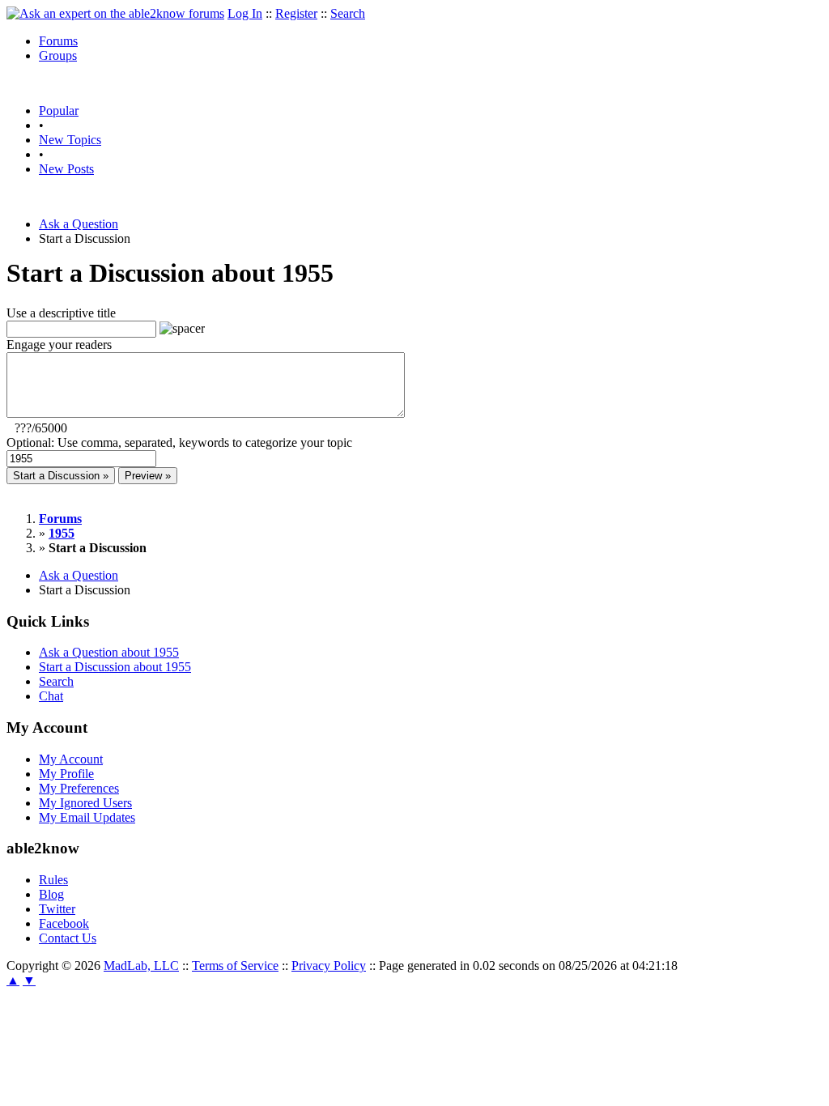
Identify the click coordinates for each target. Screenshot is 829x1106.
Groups (58, 55)
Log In (244, 13)
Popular (59, 110)
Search (347, 13)
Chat (51, 696)
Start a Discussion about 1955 (115, 667)
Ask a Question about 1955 (109, 652)
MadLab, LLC (141, 965)
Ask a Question (78, 224)
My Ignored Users (85, 803)
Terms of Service (235, 965)
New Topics (70, 140)
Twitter (57, 909)
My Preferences (79, 788)
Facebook (64, 923)
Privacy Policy (328, 965)
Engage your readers (59, 344)
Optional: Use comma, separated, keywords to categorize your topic (179, 442)
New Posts (66, 169)
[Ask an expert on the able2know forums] (115, 13)
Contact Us (67, 938)
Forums (58, 41)
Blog (51, 894)
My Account (71, 759)
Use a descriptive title (61, 313)
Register (296, 13)
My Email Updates (87, 817)
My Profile (66, 774)
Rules (53, 880)
